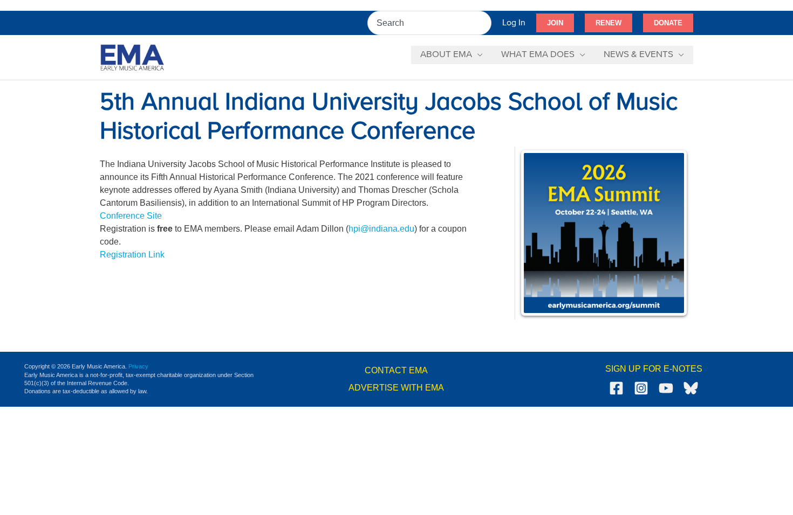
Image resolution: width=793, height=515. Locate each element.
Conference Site (131, 215)
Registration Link (132, 254)
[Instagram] (641, 388)
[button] (555, 23)
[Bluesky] (690, 388)
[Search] (484, 22)
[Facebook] (616, 388)
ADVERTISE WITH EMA (396, 387)
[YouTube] (666, 388)
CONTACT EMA (396, 370)
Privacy (138, 366)
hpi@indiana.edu (381, 228)
